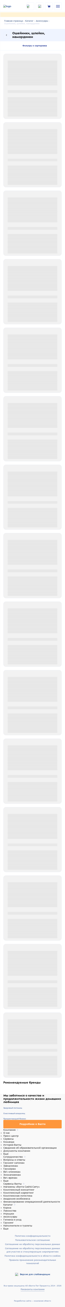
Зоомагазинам (12, 1174)
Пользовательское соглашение (32, 1240)
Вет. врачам (10, 1177)
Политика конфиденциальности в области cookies (32, 1256)
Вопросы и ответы (14, 1159)
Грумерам (9, 1168)
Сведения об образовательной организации (30, 1148)
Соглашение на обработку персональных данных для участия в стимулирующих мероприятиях (32, 1250)
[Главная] (11, 6)
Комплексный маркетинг (18, 1192)
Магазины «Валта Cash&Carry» (21, 1186)
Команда (8, 1142)
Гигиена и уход (12, 1219)
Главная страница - (14, 21)
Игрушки (8, 1213)
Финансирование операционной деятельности (31, 1201)
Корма (7, 1207)
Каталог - (30, 21)
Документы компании (16, 1151)
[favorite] (39, 6)
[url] (48, 6)
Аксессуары (10, 1216)
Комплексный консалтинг (18, 1189)
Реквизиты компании (32, 1289)
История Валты (12, 1145)
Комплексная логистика (17, 1195)
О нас (6, 1133)
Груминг (8, 1222)
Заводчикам (10, 1165)
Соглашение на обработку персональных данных (32, 1244)
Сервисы (8, 1139)
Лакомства (9, 1210)
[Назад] (6, 35)
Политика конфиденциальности (32, 1236)
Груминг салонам (13, 1162)
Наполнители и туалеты (17, 1225)
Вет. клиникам (11, 1171)
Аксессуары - (42, 21)
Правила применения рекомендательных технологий (32, 1262)
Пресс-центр (10, 1136)
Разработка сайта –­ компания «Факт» (32, 1301)
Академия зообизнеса (16, 1198)
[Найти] (30, 6)
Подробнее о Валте (33, 1124)
